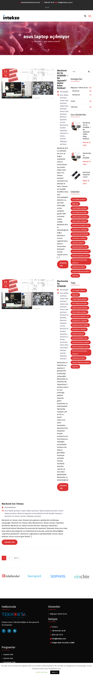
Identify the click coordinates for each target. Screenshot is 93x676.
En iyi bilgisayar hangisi (79, 212)
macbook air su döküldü (79, 230)
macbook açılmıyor (78, 243)
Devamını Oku (63, 487)
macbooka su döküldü (79, 238)
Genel (73, 101)
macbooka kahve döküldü (80, 234)
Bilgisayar (75, 204)
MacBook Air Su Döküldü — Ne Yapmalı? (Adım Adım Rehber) (87, 131)
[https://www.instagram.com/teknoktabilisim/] (48, 7)
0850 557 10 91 (49, 2)
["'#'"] (15, 631)
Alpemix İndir (8, 658)
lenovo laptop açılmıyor (79, 221)
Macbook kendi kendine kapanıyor (49, 513)
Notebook (76, 95)
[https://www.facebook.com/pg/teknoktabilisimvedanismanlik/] (45, 7)
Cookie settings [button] (41, 672)
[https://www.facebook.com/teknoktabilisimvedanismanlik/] (4, 631)
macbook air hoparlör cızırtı (80, 225)
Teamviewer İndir (9, 662)
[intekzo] (11, 17)
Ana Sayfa (37, 41)
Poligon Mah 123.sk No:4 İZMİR (63, 643)
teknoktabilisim (10, 507)
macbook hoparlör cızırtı (79, 247)
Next (15, 558)
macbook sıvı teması (12, 516)
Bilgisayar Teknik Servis (79, 88)
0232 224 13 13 (57, 635)
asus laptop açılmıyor (12, 511)
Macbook (75, 91)
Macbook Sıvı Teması (13, 503)
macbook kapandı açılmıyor (80, 251)
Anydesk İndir (8, 655)
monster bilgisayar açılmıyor (30, 516)
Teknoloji (74, 107)
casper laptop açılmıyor (30, 511)
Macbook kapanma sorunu (27, 513)
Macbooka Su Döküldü (87, 155)
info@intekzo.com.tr (65, 2)
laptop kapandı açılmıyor (48, 511)
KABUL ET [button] (55, 672)
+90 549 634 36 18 (58, 631)
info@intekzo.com (59, 639)
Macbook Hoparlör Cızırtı (86, 174)
